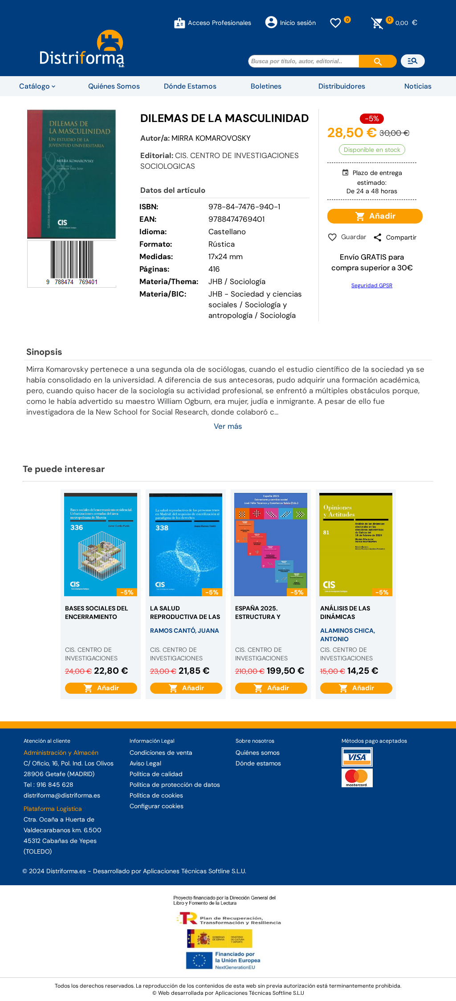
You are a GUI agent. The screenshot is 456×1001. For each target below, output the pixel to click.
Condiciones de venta (161, 753)
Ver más (228, 426)
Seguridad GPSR (371, 285)
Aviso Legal (145, 763)
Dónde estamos (258, 763)
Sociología (278, 315)
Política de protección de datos (175, 785)
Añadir (380, 216)
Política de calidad (156, 774)
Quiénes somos (258, 753)
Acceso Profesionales (219, 23)
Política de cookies (156, 795)
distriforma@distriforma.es (62, 795)
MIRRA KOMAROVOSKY (211, 138)
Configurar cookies (156, 806)
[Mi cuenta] (179, 23)
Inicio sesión (298, 23)
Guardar (352, 236)
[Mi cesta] (377, 23)
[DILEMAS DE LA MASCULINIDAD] (71, 173)
